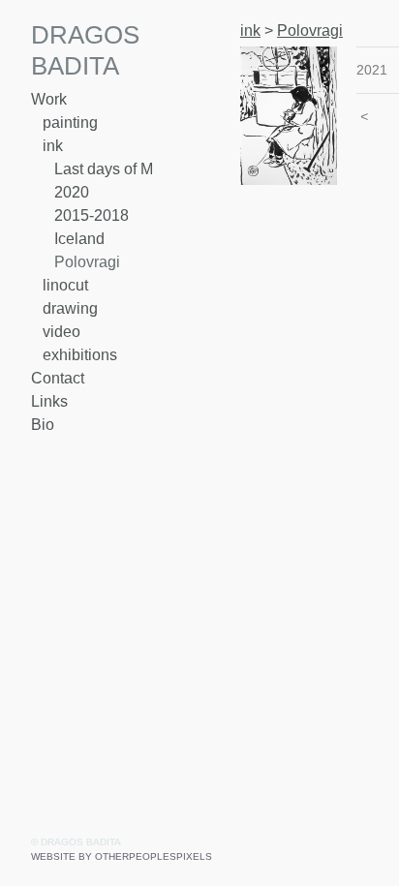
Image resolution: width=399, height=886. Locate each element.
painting (70, 122)
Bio (42, 424)
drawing (70, 308)
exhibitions (80, 355)
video (61, 331)
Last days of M (103, 169)
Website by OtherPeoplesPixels (121, 856)
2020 (71, 192)
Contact (57, 378)
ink (53, 145)
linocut (65, 285)
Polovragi (87, 262)
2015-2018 (91, 215)
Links (49, 401)
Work (49, 99)
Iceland (79, 238)
